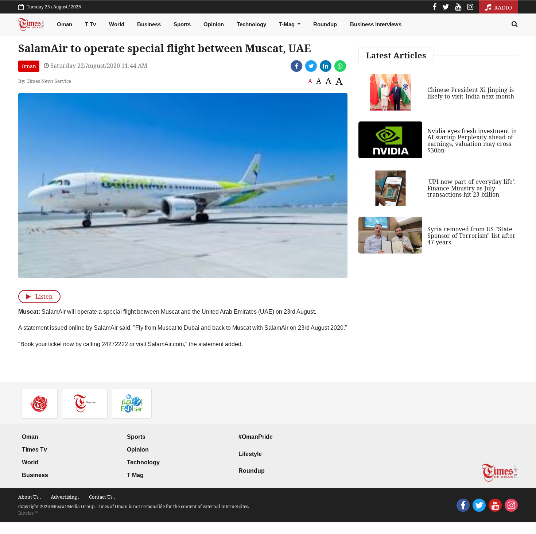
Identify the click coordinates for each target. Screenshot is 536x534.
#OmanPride (255, 437)
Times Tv (34, 449)
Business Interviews (375, 24)
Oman (64, 24)
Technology (251, 24)
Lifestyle (250, 454)
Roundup (325, 24)
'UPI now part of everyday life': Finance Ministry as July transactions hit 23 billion (471, 188)
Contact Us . (102, 497)
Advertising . (65, 497)
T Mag (135, 475)
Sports (182, 24)
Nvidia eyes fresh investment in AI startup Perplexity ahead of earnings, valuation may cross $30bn (472, 140)
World (116, 24)
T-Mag (287, 24)
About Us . (29, 497)
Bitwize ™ (28, 513)
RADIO (502, 7)
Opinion (213, 24)
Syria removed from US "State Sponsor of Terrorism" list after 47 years (471, 235)
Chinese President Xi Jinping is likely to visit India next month (470, 93)
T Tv (90, 24)
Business (149, 24)
